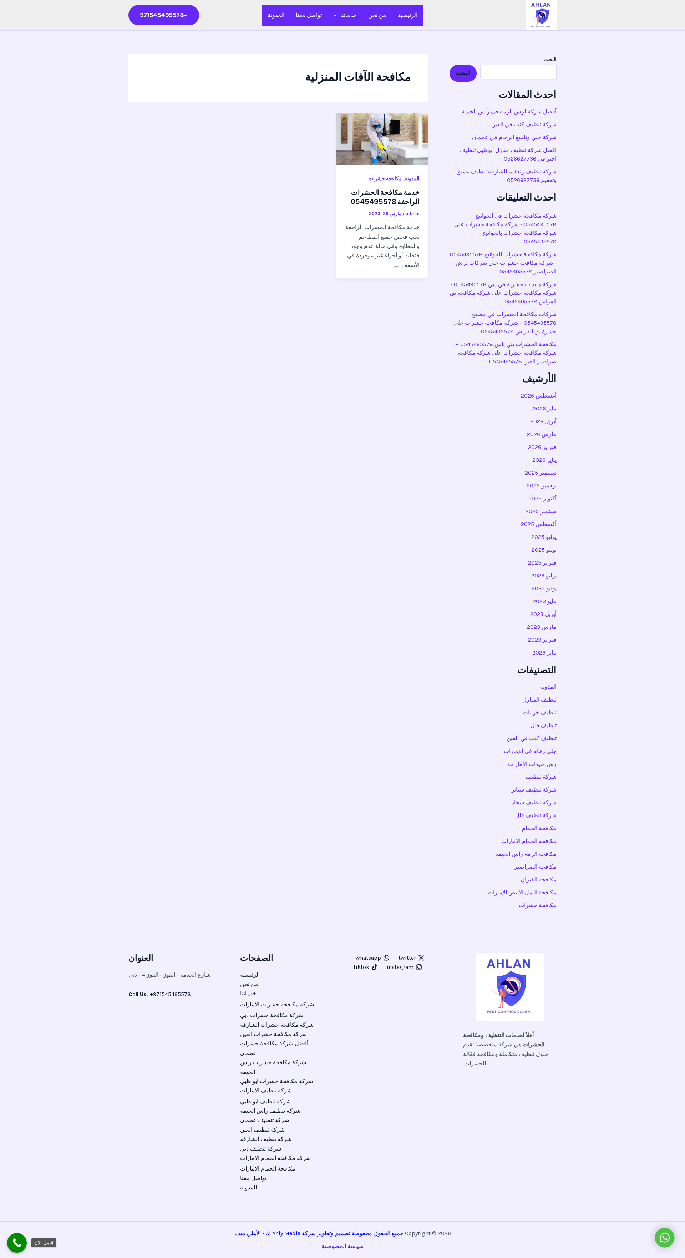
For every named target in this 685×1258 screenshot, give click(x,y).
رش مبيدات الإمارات (532, 764)
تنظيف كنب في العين (532, 738)
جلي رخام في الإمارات (530, 751)
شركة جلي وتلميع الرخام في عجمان (514, 137)
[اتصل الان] (17, 1243)
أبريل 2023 (543, 614)
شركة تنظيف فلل (536, 815)
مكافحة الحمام (539, 828)
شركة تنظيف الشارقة (265, 1139)
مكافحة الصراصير (535, 866)
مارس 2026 (542, 434)
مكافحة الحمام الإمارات (529, 841)
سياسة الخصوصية (342, 1246)
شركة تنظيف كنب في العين (524, 124)
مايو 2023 (545, 601)
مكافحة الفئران (539, 879)
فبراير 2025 (542, 562)
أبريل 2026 (543, 421)
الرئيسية (407, 15)
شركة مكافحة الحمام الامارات (275, 1158)
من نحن (377, 15)
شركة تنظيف (541, 776)
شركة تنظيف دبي (260, 1148)
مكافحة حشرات (538, 905)
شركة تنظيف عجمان (264, 1120)
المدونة (276, 15)
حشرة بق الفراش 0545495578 (519, 331)
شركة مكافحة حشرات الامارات (277, 1004)
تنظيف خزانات (540, 712)
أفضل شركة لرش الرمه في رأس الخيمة (509, 111)
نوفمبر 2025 (542, 485)
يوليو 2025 (544, 537)
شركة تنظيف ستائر (534, 789)
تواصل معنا (309, 15)
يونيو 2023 (544, 588)
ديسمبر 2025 (541, 472)
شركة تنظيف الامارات (266, 1090)
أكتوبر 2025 (542, 498)
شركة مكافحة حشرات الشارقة (277, 1024)
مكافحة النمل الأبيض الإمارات (522, 892)
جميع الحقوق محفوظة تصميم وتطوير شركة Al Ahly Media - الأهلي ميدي (320, 1233)
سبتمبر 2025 (541, 511)
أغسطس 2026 (539, 395)
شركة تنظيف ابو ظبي (265, 1101)
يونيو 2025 (544, 549)
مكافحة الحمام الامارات (267, 1168)
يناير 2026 (544, 459)
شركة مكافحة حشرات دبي (271, 1015)
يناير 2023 (544, 652)
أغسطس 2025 (539, 524)
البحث (550, 59)
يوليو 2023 (544, 575)
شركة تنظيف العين (262, 1129)
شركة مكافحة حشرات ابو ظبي (276, 1081)
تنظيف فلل (544, 725)
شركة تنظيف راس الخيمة (270, 1110)
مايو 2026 (545, 408)
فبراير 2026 (542, 447)
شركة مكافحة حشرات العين (273, 1034)
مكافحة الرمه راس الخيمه (526, 853)
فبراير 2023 (542, 639)
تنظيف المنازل (539, 699)
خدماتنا (348, 15)
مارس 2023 (542, 626)
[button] (336, 15)
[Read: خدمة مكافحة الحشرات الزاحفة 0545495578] (382, 138)
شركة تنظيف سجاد (534, 802)
